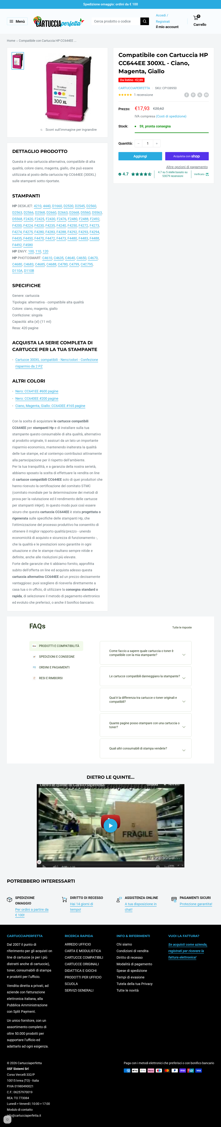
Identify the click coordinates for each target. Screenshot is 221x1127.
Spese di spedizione (132, 971)
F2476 (61, 219)
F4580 (28, 245)
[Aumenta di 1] (156, 143)
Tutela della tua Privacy (134, 984)
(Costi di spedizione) (171, 116)
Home (11, 40)
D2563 (17, 212)
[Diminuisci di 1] (138, 143)
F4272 (83, 225)
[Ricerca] (144, 21)
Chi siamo (124, 944)
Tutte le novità (128, 990)
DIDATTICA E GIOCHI (81, 971)
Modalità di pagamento (134, 964)
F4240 (61, 225)
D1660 (57, 206)
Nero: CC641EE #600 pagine (36, 391)
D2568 (40, 212)
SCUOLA (71, 984)
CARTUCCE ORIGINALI (82, 964)
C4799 (74, 264)
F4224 (28, 225)
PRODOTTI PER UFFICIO (83, 977)
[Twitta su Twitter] (199, 94)
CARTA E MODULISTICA (83, 951)
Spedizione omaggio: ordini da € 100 (110, 4)
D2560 (91, 206)
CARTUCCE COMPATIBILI (84, 957)
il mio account (167, 27)
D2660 (51, 212)
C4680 (17, 264)
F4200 (17, 225)
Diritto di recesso (130, 957)
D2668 (74, 212)
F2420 (28, 219)
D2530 (68, 206)
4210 (37, 206)
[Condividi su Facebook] (186, 94)
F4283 (50, 232)
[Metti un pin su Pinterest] (193, 94)
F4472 (50, 238)
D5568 (17, 219)
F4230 (39, 225)
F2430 (50, 219)
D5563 (97, 212)
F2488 (83, 219)
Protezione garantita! (196, 904)
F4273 (94, 225)
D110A (17, 271)
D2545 (80, 206)
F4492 (17, 245)
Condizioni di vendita (132, 951)
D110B (29, 271)
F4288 (61, 232)
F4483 (83, 238)
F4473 (61, 238)
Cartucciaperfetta (134, 88)
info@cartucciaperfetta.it (24, 1115)
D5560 (85, 212)
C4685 (40, 264)
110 (38, 251)
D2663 (63, 212)
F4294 (94, 232)
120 (45, 251)
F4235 (50, 225)
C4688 (51, 264)
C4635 (59, 258)
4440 (47, 206)
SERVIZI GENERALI (79, 990)
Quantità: (125, 143)
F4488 (94, 238)
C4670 (93, 258)
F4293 (83, 232)
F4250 (72, 225)
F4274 (17, 232)
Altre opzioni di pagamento (187, 167)
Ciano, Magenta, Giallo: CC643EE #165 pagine (50, 406)
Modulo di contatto (20, 1109)
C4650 (81, 258)
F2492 (94, 219)
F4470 (39, 238)
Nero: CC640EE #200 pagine (36, 398)
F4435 (17, 238)
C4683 (28, 264)
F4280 (39, 232)
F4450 (28, 238)
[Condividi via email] (206, 94)
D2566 (28, 212)
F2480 (72, 219)
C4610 (47, 258)
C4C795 (87, 264)
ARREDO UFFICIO (78, 944)
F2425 (39, 219)
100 (31, 251)
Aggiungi (140, 156)
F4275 (28, 232)
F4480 (72, 238)
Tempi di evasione (131, 977)
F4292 (72, 232)
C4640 (70, 258)
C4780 (63, 264)
